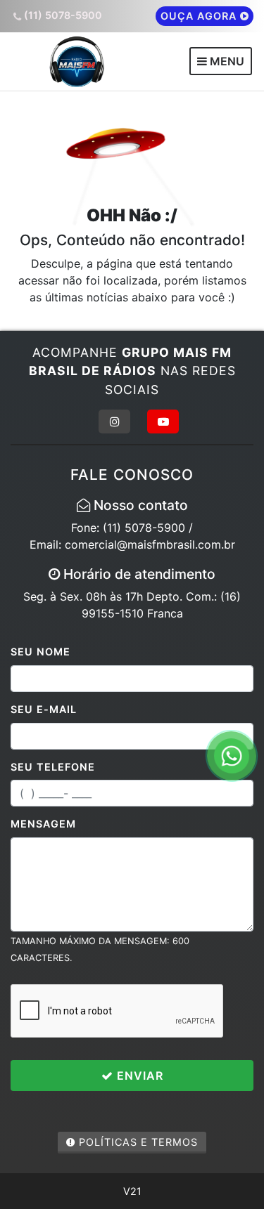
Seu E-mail (44, 709)
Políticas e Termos (136, 1142)
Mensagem (43, 824)
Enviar (138, 1076)
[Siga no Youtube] (163, 421)
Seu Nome (40, 652)
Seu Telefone (53, 767)
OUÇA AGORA (200, 16)
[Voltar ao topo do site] (242, 665)
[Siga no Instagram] (114, 421)
